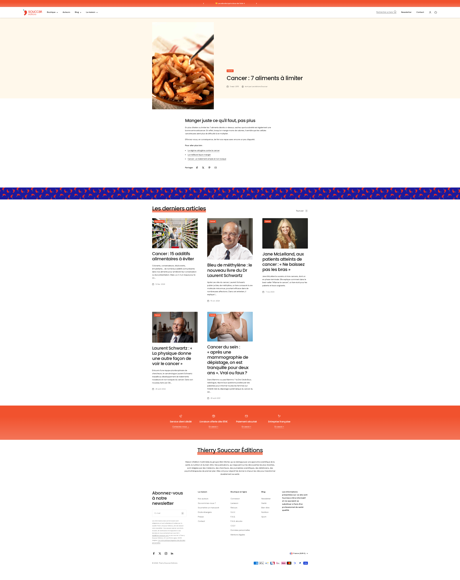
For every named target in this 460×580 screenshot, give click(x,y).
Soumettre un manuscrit (208, 507)
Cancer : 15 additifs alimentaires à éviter (173, 256)
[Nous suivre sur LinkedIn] (172, 553)
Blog (77, 12)
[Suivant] (256, 3)
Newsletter (406, 12)
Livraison (234, 503)
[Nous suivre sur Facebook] (153, 553)
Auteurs (66, 12)
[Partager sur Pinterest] (209, 167)
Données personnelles (240, 530)
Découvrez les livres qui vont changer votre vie (230, 3)
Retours (234, 507)
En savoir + (213, 426)
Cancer (230, 71)
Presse (201, 516)
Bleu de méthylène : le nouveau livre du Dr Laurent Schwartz (229, 270)
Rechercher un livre (384, 12)
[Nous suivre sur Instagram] (166, 553)
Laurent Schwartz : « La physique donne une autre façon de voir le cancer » (172, 356)
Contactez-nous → (180, 426)
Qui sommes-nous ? (207, 503)
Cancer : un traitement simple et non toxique (207, 159)
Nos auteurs (203, 498)
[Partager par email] (215, 167)
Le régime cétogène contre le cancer (204, 150)
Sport (263, 516)
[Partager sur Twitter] (203, 167)
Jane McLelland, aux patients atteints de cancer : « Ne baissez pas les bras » (283, 262)
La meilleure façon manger (199, 154)
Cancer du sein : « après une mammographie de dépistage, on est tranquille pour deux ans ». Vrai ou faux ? (227, 360)
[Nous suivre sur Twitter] (159, 553)
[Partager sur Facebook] (197, 167)
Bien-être (265, 507)
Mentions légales (238, 534)
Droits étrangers (205, 512)
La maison (90, 12)
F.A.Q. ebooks (236, 521)
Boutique (51, 12)
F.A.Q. (233, 516)
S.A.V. (233, 512)
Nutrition (265, 512)
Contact (420, 12)
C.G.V (233, 525)
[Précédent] (203, 3)
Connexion (235, 498)
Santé (263, 503)
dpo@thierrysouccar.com (160, 536)
